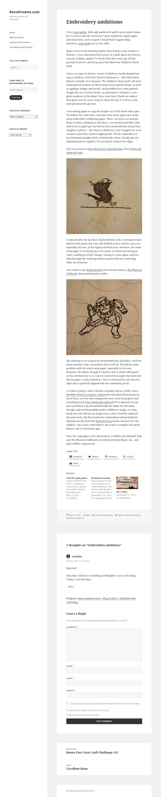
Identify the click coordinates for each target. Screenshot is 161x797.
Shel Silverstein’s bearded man (105, 148)
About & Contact (16, 37)
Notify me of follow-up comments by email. (89, 710)
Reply (71, 586)
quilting (109, 515)
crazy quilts (79, 32)
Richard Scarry (104, 421)
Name (70, 666)
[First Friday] (127, 483)
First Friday (121, 492)
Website (70, 690)
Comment (72, 627)
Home (12, 32)
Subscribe (15, 97)
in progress (79, 518)
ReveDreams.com (24, 11)
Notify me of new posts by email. (84, 715)
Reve (88, 515)
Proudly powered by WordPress (80, 790)
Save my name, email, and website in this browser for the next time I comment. (105, 703)
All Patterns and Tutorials (20, 47)
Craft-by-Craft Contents (19, 42)
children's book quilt (126, 515)
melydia (77, 556)
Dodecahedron (94, 269)
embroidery (100, 515)
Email (70, 678)
